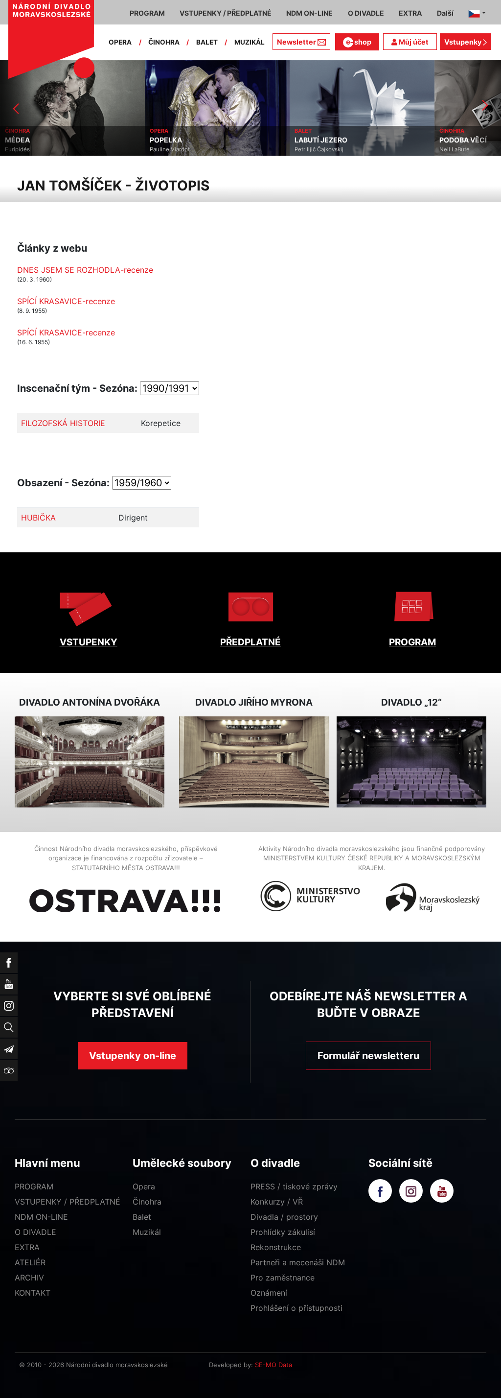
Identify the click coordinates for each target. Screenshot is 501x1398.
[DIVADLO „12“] (411, 761)
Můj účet (413, 42)
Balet (142, 1217)
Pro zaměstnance (282, 1277)
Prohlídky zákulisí (282, 1232)
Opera (144, 1186)
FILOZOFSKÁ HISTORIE (63, 423)
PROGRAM (412, 642)
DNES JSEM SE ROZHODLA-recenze (85, 270)
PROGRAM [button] (147, 13)
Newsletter (296, 42)
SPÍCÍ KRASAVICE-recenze (66, 301)
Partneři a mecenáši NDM (297, 1262)
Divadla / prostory (284, 1217)
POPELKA (166, 140)
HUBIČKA (38, 517)
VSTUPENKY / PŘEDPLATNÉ (67, 1202)
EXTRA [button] (410, 13)
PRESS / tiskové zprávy (294, 1186)
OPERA (120, 42)
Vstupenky (463, 42)
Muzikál (147, 1232)
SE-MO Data (273, 1365)
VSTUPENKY (88, 642)
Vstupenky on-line (132, 1056)
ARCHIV (29, 1277)
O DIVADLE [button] (366, 13)
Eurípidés (17, 149)
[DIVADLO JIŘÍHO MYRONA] (254, 761)
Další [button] (445, 13)
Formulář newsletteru (368, 1056)
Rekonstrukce (275, 1247)
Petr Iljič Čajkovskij (319, 149)
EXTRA (27, 1247)
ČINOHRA (164, 42)
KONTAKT (32, 1293)
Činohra (147, 1202)
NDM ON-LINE (41, 1217)
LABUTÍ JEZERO (321, 140)
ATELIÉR (30, 1262)
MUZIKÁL (249, 42)
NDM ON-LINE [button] (309, 13)
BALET (207, 42)
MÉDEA (17, 140)
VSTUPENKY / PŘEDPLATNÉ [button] (226, 13)
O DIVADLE (35, 1232)
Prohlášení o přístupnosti (296, 1308)
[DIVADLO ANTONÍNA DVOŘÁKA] (89, 761)
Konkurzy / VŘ (276, 1202)
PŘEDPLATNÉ (250, 642)
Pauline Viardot (170, 149)
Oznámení (268, 1293)
